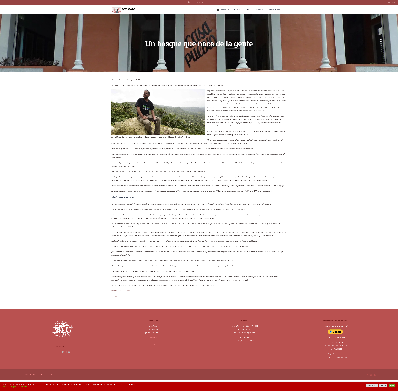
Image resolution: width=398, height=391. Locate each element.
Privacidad (153, 344)
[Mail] (69, 352)
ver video (114, 296)
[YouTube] (63, 352)
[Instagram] (66, 352)
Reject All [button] (383, 385)
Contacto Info (153, 337)
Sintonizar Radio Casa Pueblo (194, 2)
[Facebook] (56, 352)
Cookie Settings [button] (371, 385)
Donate (337, 331)
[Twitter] (59, 352)
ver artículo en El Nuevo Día (120, 291)
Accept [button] (392, 385)
